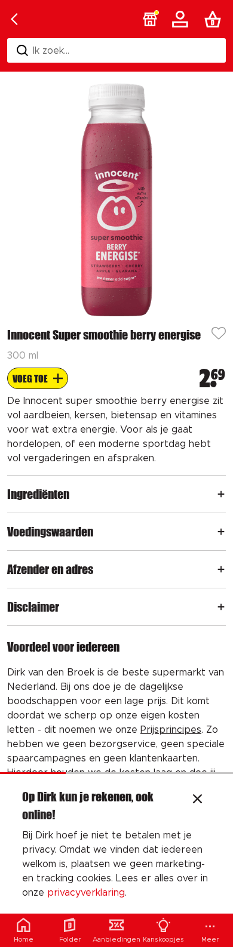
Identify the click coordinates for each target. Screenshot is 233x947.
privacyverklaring (86, 892)
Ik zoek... (51, 50)
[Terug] (14, 19)
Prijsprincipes (170, 730)
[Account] (182, 19)
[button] (150, 19)
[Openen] (221, 494)
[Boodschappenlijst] (215, 19)
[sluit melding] (197, 800)
